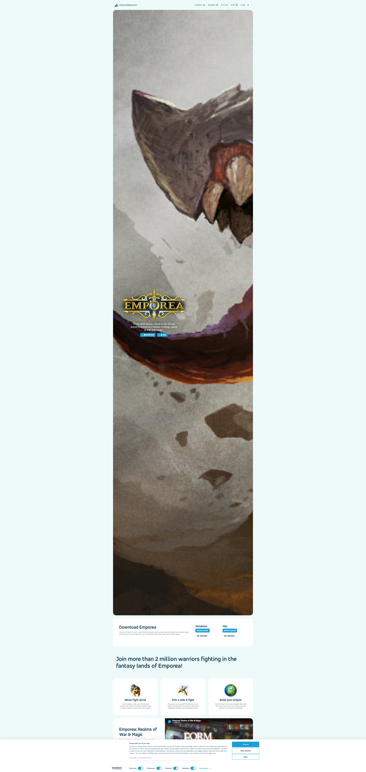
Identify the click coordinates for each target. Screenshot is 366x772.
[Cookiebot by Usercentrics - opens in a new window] (116, 768)
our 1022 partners (141, 746)
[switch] (159, 768)
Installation (202, 631)
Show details (203, 768)
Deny (245, 757)
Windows (149, 335)
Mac (164, 335)
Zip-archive (202, 636)
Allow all (245, 744)
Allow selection (246, 750)
